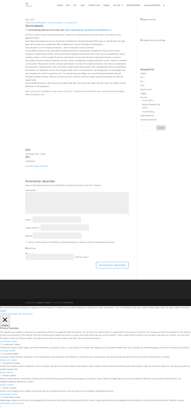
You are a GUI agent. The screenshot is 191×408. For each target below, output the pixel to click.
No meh (116, 5)
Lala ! (82, 5)
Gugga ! (106, 5)
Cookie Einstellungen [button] (9, 314)
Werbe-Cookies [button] (6, 372)
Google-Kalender (40, 166)
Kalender (29, 166)
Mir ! (68, 5)
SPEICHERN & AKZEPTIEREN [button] (12, 403)
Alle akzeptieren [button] (26, 314)
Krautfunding (148, 111)
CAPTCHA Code (80, 257)
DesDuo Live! (94, 5)
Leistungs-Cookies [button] (8, 350)
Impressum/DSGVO (152, 5)
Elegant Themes (44, 302)
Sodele (60, 5)
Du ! (75, 5)
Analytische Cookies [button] (8, 360)
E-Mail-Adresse (32, 228)
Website (28, 236)
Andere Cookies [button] (7, 384)
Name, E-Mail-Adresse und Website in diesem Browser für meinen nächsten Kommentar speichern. (71, 242)
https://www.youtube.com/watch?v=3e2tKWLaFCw (86, 30)
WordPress (68, 302)
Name (28, 219)
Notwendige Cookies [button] (9, 394)
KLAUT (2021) (148, 100)
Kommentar (31, 190)
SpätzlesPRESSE (133, 5)
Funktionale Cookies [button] (8, 341)
